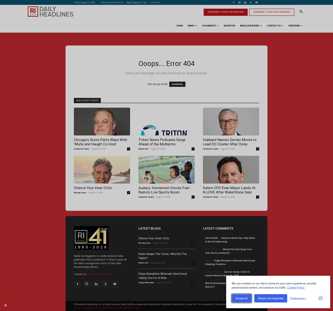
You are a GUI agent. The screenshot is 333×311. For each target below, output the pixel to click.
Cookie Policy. (296, 287)
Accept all (242, 298)
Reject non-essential (270, 298)
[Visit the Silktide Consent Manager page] (320, 298)
